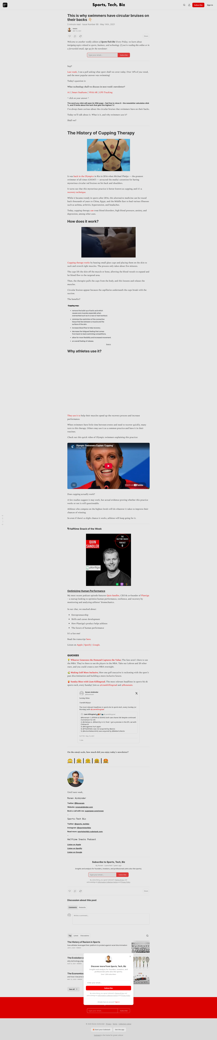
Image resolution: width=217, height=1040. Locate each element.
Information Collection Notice (108, 995)
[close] (130, 956)
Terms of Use (119, 993)
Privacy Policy (125, 995)
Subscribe (108, 988)
